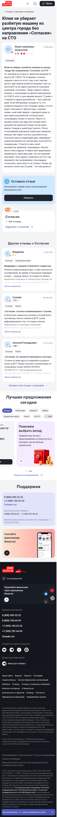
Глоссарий (37, 676)
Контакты (40, 693)
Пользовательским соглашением (27, 788)
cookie (20, 812)
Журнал (18, 676)
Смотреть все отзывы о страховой (26, 385)
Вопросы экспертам (11, 688)
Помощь (30, 693)
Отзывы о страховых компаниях (36, 684)
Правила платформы (11, 759)
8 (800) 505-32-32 (13, 497)
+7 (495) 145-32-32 (14, 500)
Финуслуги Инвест (17, 663)
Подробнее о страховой (17, 227)
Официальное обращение (13, 697)
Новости (27, 676)
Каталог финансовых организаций (33, 680)
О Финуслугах (28, 688)
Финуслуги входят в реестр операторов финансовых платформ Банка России (25, 763)
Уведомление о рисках (36, 697)
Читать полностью (12, 286)
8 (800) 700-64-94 (11, 514)
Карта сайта (7, 676)
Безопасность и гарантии (13, 693)
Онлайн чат (8, 636)
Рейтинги (6, 684)
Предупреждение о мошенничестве (17, 755)
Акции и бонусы (9, 680)
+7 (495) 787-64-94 (29, 514)
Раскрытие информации (44, 755)
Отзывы (15, 684)
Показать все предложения (26, 475)
